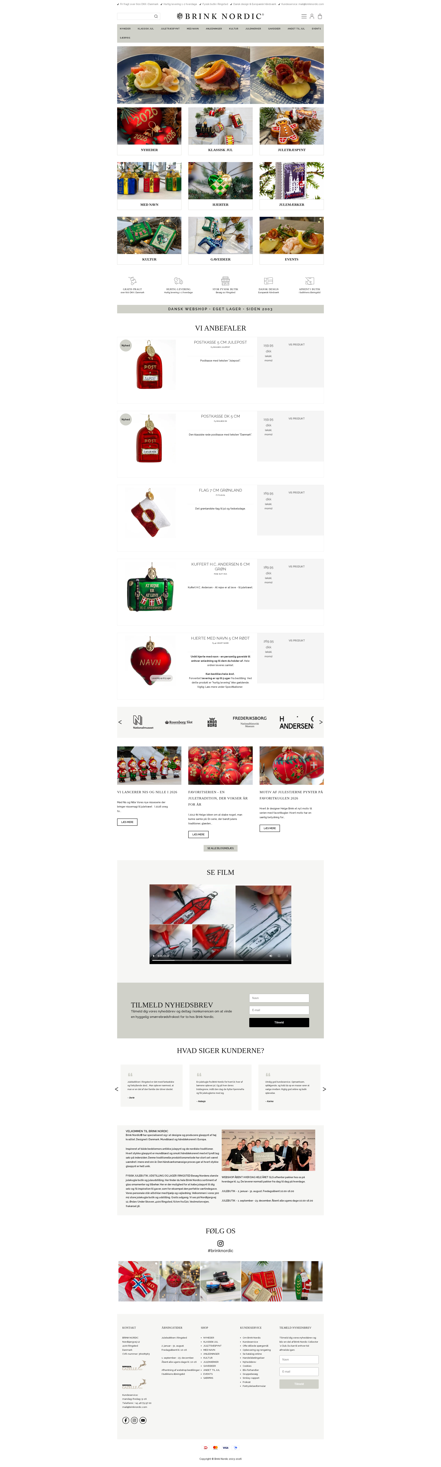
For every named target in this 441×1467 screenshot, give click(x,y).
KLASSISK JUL (146, 29)
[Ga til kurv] (320, 16)
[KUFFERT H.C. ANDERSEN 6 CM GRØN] (150, 592)
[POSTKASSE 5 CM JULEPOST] (150, 370)
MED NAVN (193, 29)
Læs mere (127, 822)
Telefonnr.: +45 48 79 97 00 (136, 1403)
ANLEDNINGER (214, 29)
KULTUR (233, 29)
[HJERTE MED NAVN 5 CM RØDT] (150, 666)
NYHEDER (125, 29)
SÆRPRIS (125, 38)
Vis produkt (297, 344)
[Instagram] (134, 1420)
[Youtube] (143, 1420)
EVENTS (316, 29)
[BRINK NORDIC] (220, 16)
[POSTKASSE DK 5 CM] (150, 444)
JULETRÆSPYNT (170, 29)
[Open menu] (304, 16)
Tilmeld (279, 1022)
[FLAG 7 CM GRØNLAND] (150, 518)
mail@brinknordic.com (134, 1407)
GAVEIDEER (274, 29)
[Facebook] (125, 1420)
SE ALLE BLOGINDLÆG (220, 848)
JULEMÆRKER (253, 29)
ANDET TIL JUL (296, 29)
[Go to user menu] (312, 16)
